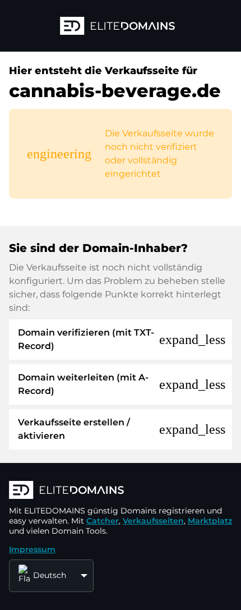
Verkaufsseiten (153, 521)
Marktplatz (210, 521)
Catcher (102, 521)
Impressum (32, 549)
